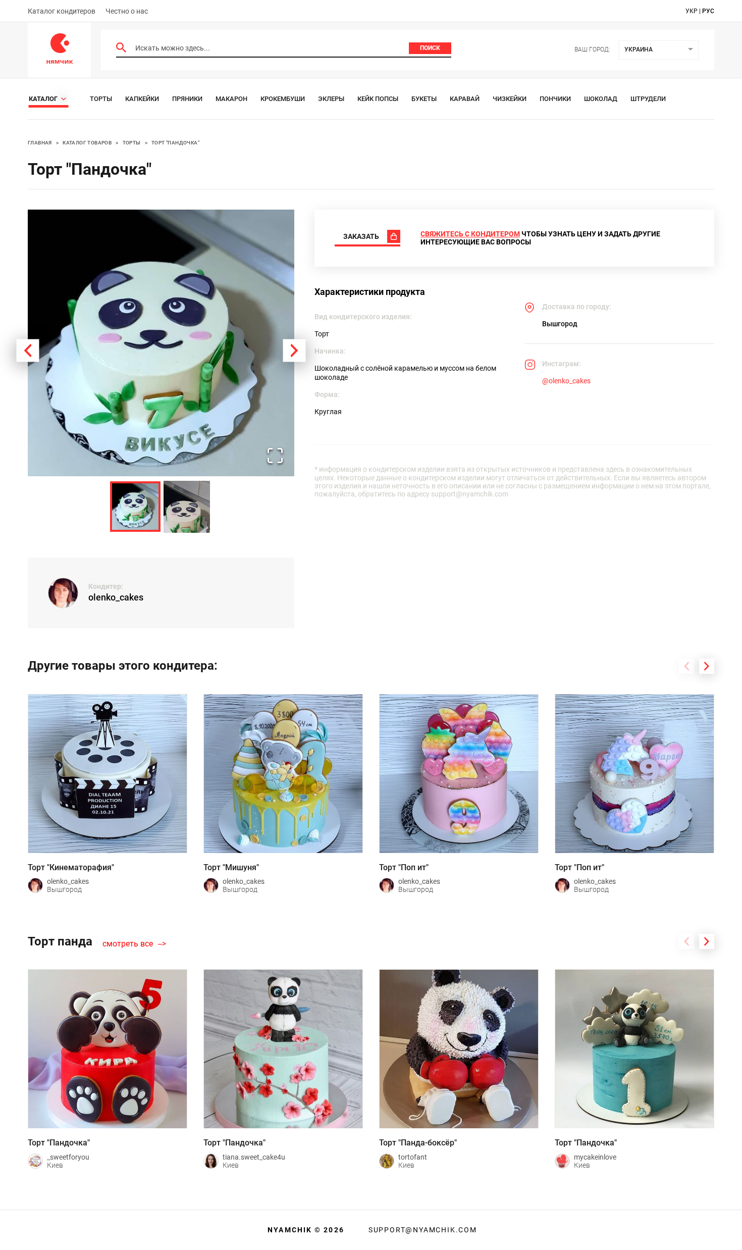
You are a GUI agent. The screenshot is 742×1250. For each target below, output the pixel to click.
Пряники (187, 99)
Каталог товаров (87, 142)
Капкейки (142, 99)
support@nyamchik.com (421, 1230)
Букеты (424, 99)
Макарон (231, 99)
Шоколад (600, 99)
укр (691, 11)
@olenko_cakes (566, 381)
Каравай (465, 99)
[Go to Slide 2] (187, 507)
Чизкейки (509, 99)
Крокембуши (282, 99)
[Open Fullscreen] (275, 456)
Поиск (430, 48)
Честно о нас (126, 11)
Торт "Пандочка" (175, 142)
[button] (161, 343)
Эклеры (331, 99)
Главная (40, 142)
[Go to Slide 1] (135, 506)
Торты (101, 99)
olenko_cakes (115, 597)
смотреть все (127, 943)
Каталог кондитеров (61, 11)
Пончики (555, 99)
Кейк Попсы (377, 99)
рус (708, 11)
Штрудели (648, 99)
